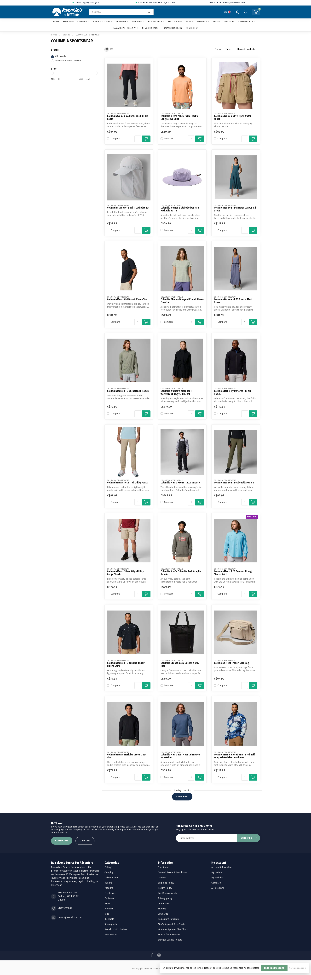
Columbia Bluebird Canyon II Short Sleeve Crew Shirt (182, 301)
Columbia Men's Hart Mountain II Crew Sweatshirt (180, 756)
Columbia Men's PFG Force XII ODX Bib (180, 482)
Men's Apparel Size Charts (171, 924)
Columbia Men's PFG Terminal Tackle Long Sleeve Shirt (179, 117)
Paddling (137, 21)
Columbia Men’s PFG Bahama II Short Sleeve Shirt (126, 664)
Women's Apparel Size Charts (173, 929)
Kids (215, 21)
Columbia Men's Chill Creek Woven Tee (127, 299)
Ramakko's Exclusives (125, 28)
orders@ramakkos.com (70, 917)
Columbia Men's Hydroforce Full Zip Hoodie (232, 392)
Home (56, 21)
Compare (115, 138)
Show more (182, 796)
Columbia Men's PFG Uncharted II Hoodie (128, 391)
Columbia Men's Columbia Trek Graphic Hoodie (181, 573)
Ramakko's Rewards (168, 919)
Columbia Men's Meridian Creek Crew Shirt (126, 756)
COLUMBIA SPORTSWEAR (88, 35)
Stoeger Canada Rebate (170, 939)
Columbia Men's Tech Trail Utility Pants (127, 482)
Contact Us (163, 903)
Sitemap (162, 908)
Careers (162, 877)
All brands (60, 56)
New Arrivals (150, 28)
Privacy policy (165, 898)
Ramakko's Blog (172, 28)
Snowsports (245, 21)
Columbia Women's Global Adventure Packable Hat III (180, 209)
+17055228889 (65, 908)
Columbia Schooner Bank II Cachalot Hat (128, 207)
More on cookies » (297, 968)
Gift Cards (163, 914)
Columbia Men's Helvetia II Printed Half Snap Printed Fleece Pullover (234, 756)
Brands (66, 35)
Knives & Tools (101, 21)
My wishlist (217, 877)
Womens (202, 21)
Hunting (121, 21)
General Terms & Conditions (172, 872)
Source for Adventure (169, 934)
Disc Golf (229, 21)
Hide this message (274, 968)
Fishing (67, 21)
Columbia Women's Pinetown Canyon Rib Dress (235, 209)
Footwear (174, 21)
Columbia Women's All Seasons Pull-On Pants (127, 117)
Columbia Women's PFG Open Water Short (232, 117)
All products (217, 888)
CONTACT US (61, 840)
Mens (188, 21)
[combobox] (121, 12)
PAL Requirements (167, 893)
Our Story (163, 867)
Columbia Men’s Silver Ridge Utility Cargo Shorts (125, 573)
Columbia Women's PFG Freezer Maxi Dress (233, 301)
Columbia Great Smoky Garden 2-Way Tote (180, 664)
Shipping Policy (166, 882)
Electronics (155, 21)
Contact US (192, 28)
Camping (82, 21)
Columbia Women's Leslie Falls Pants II (234, 482)
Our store (85, 840)
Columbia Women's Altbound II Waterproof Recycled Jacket (176, 392)
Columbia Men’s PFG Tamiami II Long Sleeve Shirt (233, 573)
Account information (221, 867)
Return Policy (165, 888)
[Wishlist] (245, 12)
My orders (216, 872)
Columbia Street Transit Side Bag (231, 663)
